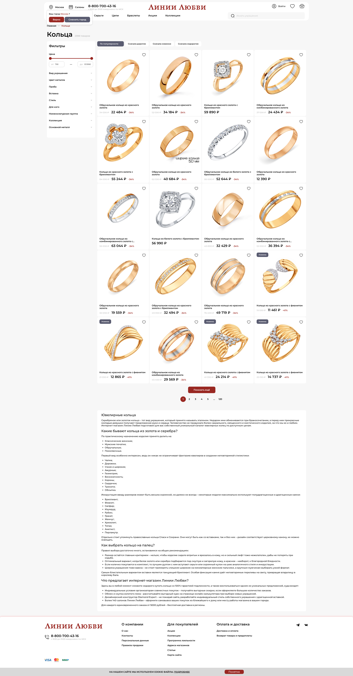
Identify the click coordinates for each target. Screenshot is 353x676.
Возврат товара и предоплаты (234, 635)
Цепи (115, 15)
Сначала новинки (162, 44)
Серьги (99, 15)
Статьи (171, 650)
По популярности (109, 44)
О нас (125, 631)
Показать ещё (202, 390)
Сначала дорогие (137, 44)
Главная (51, 26)
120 (220, 399)
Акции (152, 15)
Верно (56, 19)
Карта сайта (174, 655)
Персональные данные (135, 640)
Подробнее (182, 672)
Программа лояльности (181, 640)
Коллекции (172, 15)
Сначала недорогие (188, 44)
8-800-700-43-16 (102, 6)
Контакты (127, 635)
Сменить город (77, 19)
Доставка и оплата (227, 631)
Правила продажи (132, 645)
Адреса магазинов (178, 645)
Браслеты (133, 15)
